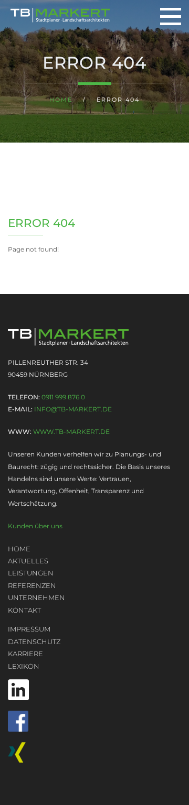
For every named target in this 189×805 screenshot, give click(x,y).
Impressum (29, 629)
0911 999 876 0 (63, 397)
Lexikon (23, 666)
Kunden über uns (35, 526)
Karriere (25, 653)
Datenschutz (34, 641)
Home (60, 99)
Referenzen (32, 585)
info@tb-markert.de (73, 409)
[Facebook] (94, 721)
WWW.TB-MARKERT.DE (71, 432)
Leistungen (31, 573)
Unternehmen (36, 597)
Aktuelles (28, 561)
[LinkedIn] (94, 689)
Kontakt (24, 610)
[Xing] (94, 752)
